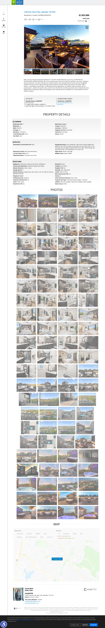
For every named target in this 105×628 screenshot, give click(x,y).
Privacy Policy (21, 619)
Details (4, 20)
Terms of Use (30, 619)
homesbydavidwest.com (32, 603)
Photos (4, 27)
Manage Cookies (75, 625)
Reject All (85, 625)
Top (4, 14)
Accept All (93, 625)
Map (4, 33)
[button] (4, 624)
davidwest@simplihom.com (65, 102)
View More (60, 104)
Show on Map (58, 559)
